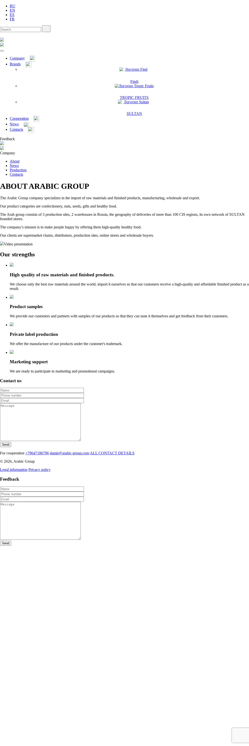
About (14, 161)
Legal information (13, 470)
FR (12, 19)
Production (18, 170)
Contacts (16, 174)
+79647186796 (37, 453)
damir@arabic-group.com (69, 453)
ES (12, 15)
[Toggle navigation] (2, 51)
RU (12, 6)
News (14, 166)
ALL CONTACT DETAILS (112, 453)
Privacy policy (39, 470)
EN (12, 10)
